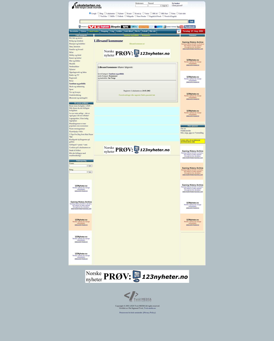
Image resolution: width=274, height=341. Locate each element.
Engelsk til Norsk (155, 16)
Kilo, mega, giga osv (188, 133)
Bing (101, 14)
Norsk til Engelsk (171, 16)
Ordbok (120, 16)
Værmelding (199, 133)
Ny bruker (176, 3)
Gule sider (182, 14)
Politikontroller (186, 131)
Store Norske (141, 16)
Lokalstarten (110, 14)
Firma (173, 14)
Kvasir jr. (138, 14)
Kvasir (129, 14)
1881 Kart (164, 14)
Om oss (183, 129)
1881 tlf (155, 14)
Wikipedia (130, 16)
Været (147, 14)
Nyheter (121, 14)
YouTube (104, 16)
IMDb (112, 16)
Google (93, 14)
